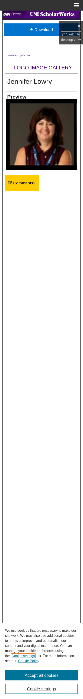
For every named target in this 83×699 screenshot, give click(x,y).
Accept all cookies (42, 675)
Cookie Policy (28, 661)
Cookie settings (23, 656)
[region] (41, 661)
